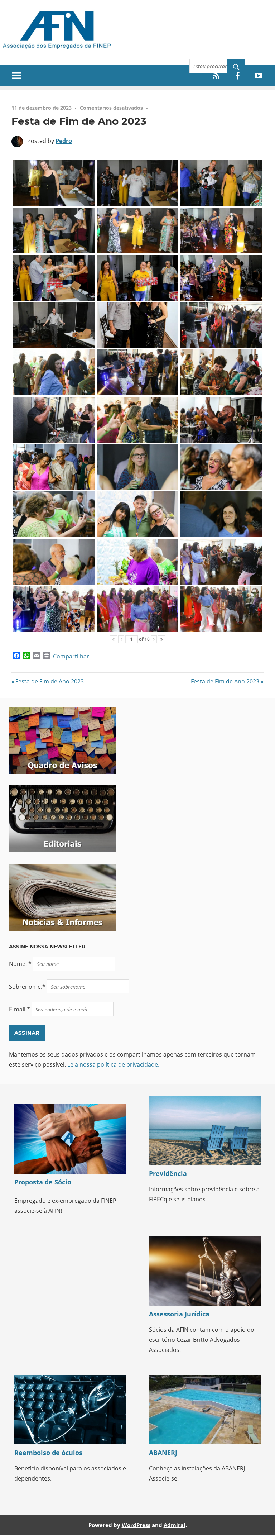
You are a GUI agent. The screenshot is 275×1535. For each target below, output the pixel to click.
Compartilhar (71, 656)
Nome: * (21, 964)
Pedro (64, 141)
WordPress (136, 1525)
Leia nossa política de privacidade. (113, 1064)
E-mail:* (20, 1009)
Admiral (174, 1525)
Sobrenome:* (28, 987)
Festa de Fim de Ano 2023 (49, 681)
